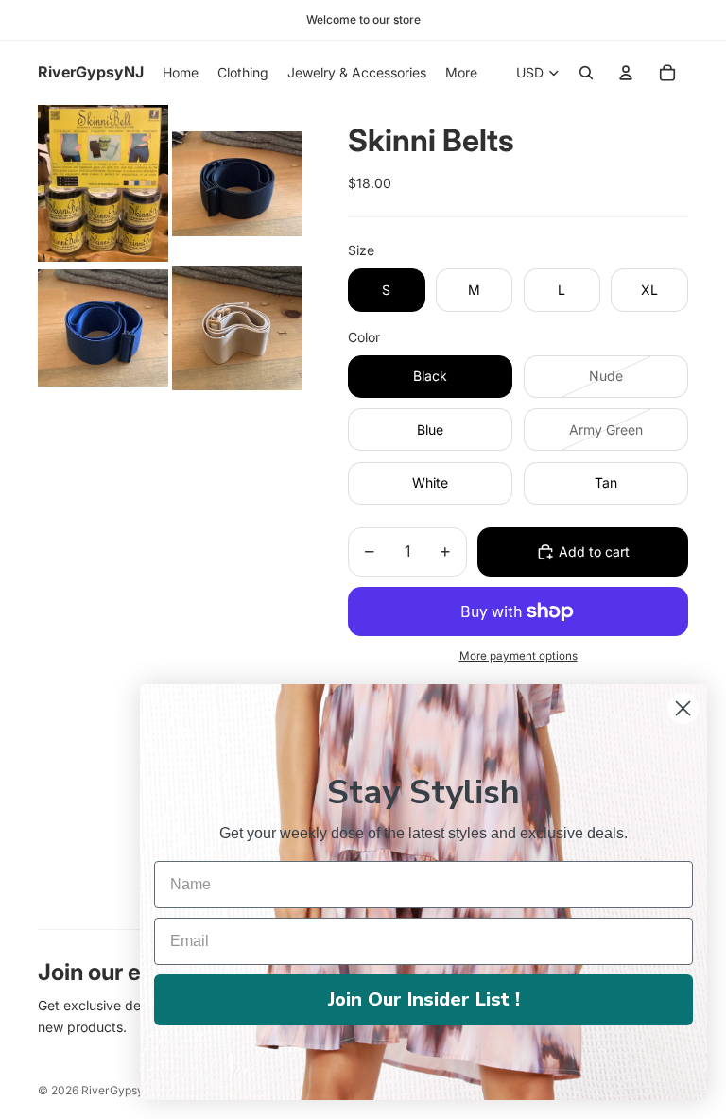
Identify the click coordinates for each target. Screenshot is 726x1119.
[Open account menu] (626, 73)
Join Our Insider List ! (424, 999)
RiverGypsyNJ (120, 1090)
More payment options (518, 656)
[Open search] (586, 73)
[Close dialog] (683, 708)
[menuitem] (461, 73)
